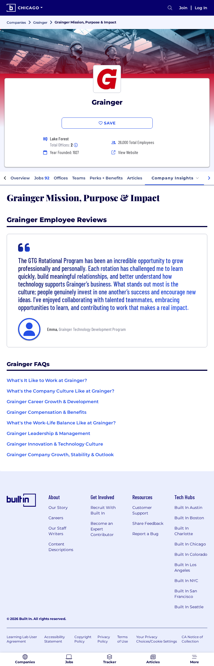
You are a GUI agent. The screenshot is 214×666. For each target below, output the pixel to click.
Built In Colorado (190, 554)
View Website (128, 152)
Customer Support (142, 510)
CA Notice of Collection (192, 639)
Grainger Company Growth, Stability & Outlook (60, 454)
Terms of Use (122, 639)
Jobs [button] (41, 178)
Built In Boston (189, 517)
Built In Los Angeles (185, 567)
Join (183, 7)
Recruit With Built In (103, 510)
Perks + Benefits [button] (106, 178)
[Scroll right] (209, 178)
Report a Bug (145, 533)
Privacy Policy (104, 639)
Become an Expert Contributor (102, 529)
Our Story (58, 507)
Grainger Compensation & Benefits (46, 412)
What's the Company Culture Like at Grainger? (60, 391)
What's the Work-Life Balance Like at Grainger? (61, 422)
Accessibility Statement (54, 639)
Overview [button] (20, 178)
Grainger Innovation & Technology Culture (55, 444)
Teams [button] (78, 178)
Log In (201, 7)
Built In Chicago (190, 544)
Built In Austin (188, 507)
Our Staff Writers (57, 531)
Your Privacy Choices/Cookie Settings (156, 639)
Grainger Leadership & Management (48, 433)
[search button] (170, 8)
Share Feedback (147, 523)
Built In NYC (186, 580)
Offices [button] (61, 178)
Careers (55, 517)
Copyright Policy (82, 639)
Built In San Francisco (185, 593)
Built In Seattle (188, 606)
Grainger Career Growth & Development (53, 401)
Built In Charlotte (183, 531)
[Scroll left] (5, 178)
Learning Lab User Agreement (22, 639)
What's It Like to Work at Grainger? (47, 380)
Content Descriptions (60, 547)
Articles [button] (134, 178)
